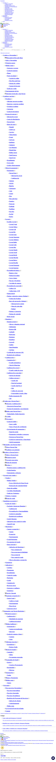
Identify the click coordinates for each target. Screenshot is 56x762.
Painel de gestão (13, 432)
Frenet (11, 137)
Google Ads (14, 380)
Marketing (9, 526)
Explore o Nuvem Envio (11, 452)
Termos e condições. (3, 759)
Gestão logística (11, 470)
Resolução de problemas (14, 355)
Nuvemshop (2, 0)
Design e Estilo (13, 647)
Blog (9, 742)
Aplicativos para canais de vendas (16, 521)
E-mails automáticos (15, 362)
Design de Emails (11, 649)
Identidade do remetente (16, 619)
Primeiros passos (10, 63)
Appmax (11, 181)
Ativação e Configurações (13, 403)
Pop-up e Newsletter (15, 280)
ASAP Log (12, 129)
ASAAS (11, 183)
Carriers (11, 132)
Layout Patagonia (14, 265)
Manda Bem (12, 150)
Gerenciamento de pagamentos (15, 429)
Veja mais (9, 419)
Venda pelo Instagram (50, 740)
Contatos (11, 636)
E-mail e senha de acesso (16, 370)
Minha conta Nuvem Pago (13, 411)
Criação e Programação (16, 665)
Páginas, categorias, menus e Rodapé (17, 296)
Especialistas (7, 19)
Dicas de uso (12, 606)
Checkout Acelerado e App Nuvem (15, 93)
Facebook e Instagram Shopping (16, 506)
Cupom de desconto (14, 86)
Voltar (2, 733)
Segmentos (29, 740)
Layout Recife (13, 255)
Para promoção (15, 555)
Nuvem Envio (11, 122)
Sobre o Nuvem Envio (12, 455)
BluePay (11, 186)
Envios (9, 662)
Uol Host (11, 350)
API (10, 398)
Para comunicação (16, 549)
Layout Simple (13, 250)
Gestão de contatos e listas (14, 634)
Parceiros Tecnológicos (13, 695)
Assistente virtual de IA (12, 596)
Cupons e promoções (13, 529)
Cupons (11, 531)
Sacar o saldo (13, 424)
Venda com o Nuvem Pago (11, 401)
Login (4, 21)
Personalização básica (13, 270)
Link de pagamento (14, 442)
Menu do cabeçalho (16, 306)
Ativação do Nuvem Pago (14, 406)
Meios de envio (11, 124)
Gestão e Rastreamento (13, 165)
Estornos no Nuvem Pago (16, 437)
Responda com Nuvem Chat (10, 5)
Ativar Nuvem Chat (11, 447)
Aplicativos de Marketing (16, 547)
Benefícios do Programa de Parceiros (17, 698)
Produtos (8, 99)
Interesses (12, 631)
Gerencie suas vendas (8, 8)
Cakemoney (12, 188)
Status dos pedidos (12, 488)
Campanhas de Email (12, 660)
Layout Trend (13, 252)
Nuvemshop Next (3, 741)
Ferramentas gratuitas (8, 17)
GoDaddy (12, 332)
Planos (9, 73)
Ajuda (6, 745)
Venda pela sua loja (35, 740)
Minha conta (9, 680)
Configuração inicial (15, 621)
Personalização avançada (14, 286)
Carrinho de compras (15, 283)
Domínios (8, 319)
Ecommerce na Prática (9, 20)
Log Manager (13, 147)
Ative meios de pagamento (9, 10)
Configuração (15, 178)
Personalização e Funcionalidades (18, 511)
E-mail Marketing (12, 539)
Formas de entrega (11, 114)
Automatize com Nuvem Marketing (11, 6)
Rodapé (13, 309)
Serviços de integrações (9, 743)
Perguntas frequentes (15, 745)
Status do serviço (22, 745)
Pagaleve (11, 201)
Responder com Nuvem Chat (12, 444)
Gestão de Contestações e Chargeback (19, 439)
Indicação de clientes (15, 701)
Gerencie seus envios (12, 460)
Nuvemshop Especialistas (17, 743)
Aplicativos (9, 565)
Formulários (10, 644)
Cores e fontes (13, 278)
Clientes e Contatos (11, 496)
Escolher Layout (11, 221)
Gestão (9, 580)
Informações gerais (12, 116)
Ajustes (9, 683)
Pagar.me (11, 204)
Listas (11, 639)
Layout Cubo (13, 245)
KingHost (12, 339)
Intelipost (11, 142)
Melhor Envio (13, 152)
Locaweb (11, 342)
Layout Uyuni (13, 224)
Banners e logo (13, 273)
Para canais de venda (17, 557)
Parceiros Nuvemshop (8, 14)
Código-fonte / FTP (14, 291)
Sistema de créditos (14, 83)
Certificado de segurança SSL (15, 352)
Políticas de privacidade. (12, 759)
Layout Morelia (13, 257)
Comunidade (9, 745)
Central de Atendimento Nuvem (6, 713)
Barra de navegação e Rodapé (17, 301)
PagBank (11, 206)
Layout (8, 219)
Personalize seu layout (8, 9)
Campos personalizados (15, 629)
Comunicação (11, 360)
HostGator (12, 334)
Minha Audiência (11, 624)
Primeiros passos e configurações (16, 467)
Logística (9, 567)
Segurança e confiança (13, 588)
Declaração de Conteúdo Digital (18, 485)
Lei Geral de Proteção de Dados (15, 708)
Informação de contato (17, 303)
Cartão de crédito (14, 78)
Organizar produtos (12, 106)
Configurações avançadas (9, 12)
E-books (19, 742)
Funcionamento (13, 537)
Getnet (11, 193)
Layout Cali (12, 229)
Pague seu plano (11, 76)
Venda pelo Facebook (42, 740)
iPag (10, 196)
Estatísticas (9, 562)
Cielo (10, 191)
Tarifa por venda (11, 88)
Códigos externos (14, 378)
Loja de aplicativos (8, 18)
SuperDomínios (13, 347)
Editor (11, 654)
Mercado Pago (13, 198)
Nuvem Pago (12, 173)
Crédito (8, 416)
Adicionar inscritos (11, 642)
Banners (22, 742)
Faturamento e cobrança (14, 473)
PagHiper (12, 209)
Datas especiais (11, 544)
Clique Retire (13, 134)
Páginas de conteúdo (15, 314)
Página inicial (11, 293)
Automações (9, 672)
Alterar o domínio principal (17, 324)
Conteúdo (9, 652)
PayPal (11, 214)
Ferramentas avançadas (16, 657)
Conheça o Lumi (13, 601)
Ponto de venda (10, 498)
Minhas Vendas (11, 480)
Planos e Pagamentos (12, 677)
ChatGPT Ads (11, 524)
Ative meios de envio (8, 11)
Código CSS (12, 288)
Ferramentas (5, 16)
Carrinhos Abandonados (14, 490)
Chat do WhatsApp (14, 365)
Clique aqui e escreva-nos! (5, 52)
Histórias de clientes (13, 742)
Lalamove (12, 145)
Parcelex (11, 211)
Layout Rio (12, 232)
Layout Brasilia (13, 263)
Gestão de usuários (12, 70)
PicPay (11, 216)
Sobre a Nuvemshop (11, 60)
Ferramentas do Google (13, 542)
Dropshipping (11, 160)
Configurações (10, 357)
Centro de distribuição (13, 119)
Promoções (12, 534)
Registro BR (12, 329)
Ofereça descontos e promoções (18, 560)
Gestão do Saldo (11, 421)
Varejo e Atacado (11, 593)
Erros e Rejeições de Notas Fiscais (18, 483)
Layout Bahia (13, 242)
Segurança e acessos (12, 68)
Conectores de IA (12, 608)
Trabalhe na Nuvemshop (44, 743)
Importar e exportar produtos (15, 104)
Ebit (12, 388)
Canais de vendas (12, 575)
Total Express (13, 155)
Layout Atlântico (14, 239)
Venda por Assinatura (13, 493)
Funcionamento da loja (12, 91)
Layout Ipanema (13, 268)
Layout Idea (12, 247)
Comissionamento (14, 703)
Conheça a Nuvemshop (9, 3)
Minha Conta (9, 65)
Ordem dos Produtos (15, 298)
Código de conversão (17, 391)
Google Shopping (12, 519)
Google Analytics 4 (16, 385)
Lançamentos (5, 15)
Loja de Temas (18, 740)
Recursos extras (11, 585)
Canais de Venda (10, 503)
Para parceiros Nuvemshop (13, 688)
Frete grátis (10, 163)
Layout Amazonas (14, 237)
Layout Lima (13, 234)
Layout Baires (13, 260)
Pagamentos (10, 170)
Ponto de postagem (11, 462)
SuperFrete (12, 157)
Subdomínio (12, 327)
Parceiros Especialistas (13, 690)
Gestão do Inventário (13, 111)
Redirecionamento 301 (15, 396)
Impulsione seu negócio (10, 501)
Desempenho (10, 667)
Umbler (11, 344)
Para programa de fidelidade (19, 552)
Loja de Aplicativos (24, 740)
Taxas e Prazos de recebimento (17, 426)
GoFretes (11, 140)
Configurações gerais (13, 368)
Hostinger (12, 337)
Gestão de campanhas (15, 514)
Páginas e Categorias (15, 311)
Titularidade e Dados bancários (16, 414)
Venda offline (7, 7)
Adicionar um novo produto (15, 101)
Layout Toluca (13, 227)
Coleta (8, 465)
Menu (2, 27)
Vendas (8, 478)
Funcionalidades (7, 740)
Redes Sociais (11, 316)
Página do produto (14, 275)
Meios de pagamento (11, 168)
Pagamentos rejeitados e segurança (19, 434)
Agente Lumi (10, 598)
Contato (8, 711)
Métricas (11, 670)
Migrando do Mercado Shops (14, 58)
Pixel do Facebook (16, 383)
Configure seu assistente (13, 449)
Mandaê (11, 127)
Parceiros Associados (13, 693)
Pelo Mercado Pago (14, 81)
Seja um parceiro (25, 743)
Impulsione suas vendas (9, 13)
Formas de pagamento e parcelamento (17, 408)
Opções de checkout (14, 375)
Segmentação (10, 626)
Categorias (5, 2)
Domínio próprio (11, 321)
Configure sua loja (8, 4)
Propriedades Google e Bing (19, 393)
